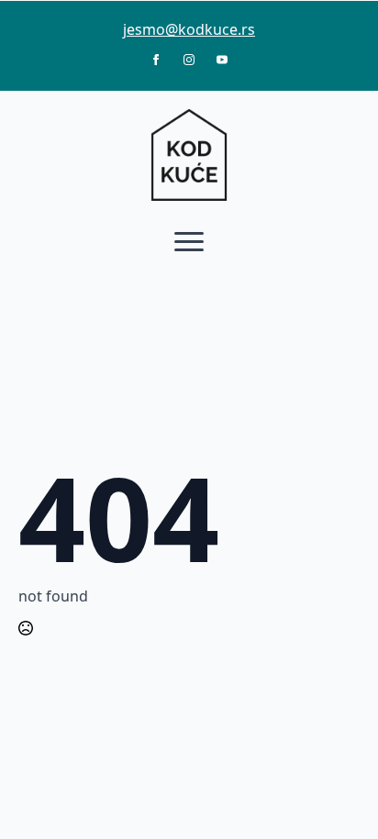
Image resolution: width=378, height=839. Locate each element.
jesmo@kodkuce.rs (189, 29)
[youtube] (222, 59)
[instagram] (189, 59)
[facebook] (156, 59)
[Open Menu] (189, 241)
